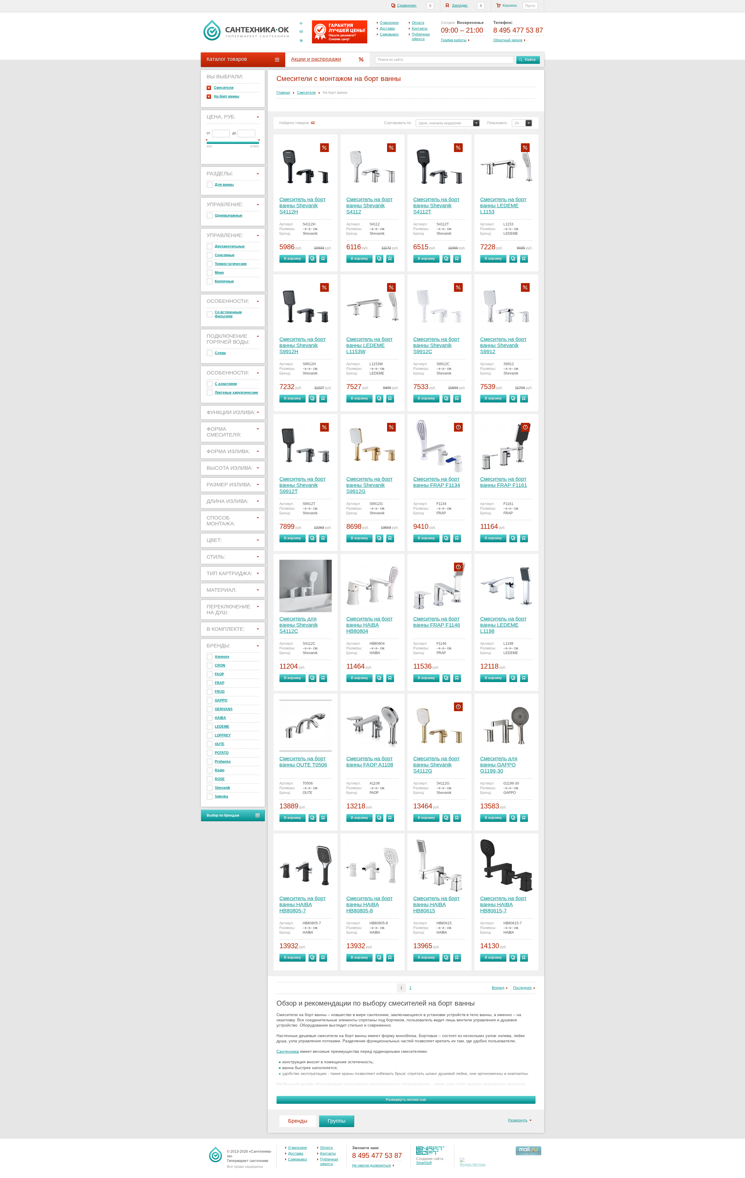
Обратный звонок (507, 40)
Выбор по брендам (223, 815)
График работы (453, 40)
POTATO (221, 753)
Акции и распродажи (316, 59)
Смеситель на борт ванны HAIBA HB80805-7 (302, 905)
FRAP (219, 683)
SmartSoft (424, 1163)
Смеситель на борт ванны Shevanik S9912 (503, 345)
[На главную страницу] (246, 30)
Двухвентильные (230, 246)
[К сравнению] (312, 259)
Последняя (522, 988)
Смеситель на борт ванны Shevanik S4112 (369, 206)
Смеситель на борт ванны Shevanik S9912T (302, 485)
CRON (220, 665)
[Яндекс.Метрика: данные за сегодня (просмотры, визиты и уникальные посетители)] (473, 1162)
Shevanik (222, 788)
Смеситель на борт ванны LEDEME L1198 (503, 625)
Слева (220, 353)
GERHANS (224, 709)
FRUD (220, 692)
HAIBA (220, 718)
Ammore (222, 657)
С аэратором (226, 384)
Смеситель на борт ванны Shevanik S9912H (302, 345)
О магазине (389, 23)
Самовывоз (389, 34)
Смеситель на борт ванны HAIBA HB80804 (369, 625)
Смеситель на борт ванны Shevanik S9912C (436, 345)
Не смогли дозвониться (371, 1165)
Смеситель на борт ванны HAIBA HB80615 (436, 905)
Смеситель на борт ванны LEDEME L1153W (369, 345)
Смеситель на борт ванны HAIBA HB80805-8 (369, 905)
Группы (336, 1121)
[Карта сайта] (301, 40)
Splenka (221, 796)
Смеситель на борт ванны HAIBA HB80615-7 (503, 905)
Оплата (418, 23)
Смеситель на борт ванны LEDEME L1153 (503, 206)
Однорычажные (228, 215)
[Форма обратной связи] (301, 31)
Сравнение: (407, 5)
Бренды (297, 1121)
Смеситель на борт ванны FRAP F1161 (503, 482)
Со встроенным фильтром (228, 314)
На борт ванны (226, 96)
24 (517, 123)
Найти (530, 60)
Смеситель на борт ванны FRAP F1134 (436, 482)
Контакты (420, 29)
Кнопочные (224, 281)
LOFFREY (223, 735)
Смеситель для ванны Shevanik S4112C (298, 625)
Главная (283, 93)
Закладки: (460, 5)
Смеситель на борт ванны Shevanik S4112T (436, 206)
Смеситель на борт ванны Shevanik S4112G (436, 765)
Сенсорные (225, 255)
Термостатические (231, 264)
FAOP (219, 674)
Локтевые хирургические (236, 393)
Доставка (387, 29)
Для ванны (224, 185)
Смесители (223, 88)
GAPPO (221, 700)
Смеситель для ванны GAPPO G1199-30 (498, 765)
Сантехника (287, 1051)
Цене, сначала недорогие (440, 123)
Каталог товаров (227, 59)
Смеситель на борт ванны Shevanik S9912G (369, 485)
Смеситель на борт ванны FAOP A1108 (369, 762)
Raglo (219, 770)
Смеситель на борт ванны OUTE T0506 (303, 762)
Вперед (498, 988)
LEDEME (222, 727)
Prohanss (223, 762)
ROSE (220, 779)
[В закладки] (323, 259)
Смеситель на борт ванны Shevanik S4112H (302, 206)
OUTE (219, 744)
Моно (219, 273)
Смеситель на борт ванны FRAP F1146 (436, 622)
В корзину (292, 259)
